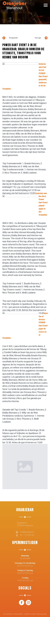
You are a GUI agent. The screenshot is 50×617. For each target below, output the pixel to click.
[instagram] (28, 602)
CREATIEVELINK (41, 614)
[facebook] (21, 602)
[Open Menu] (46, 5)
